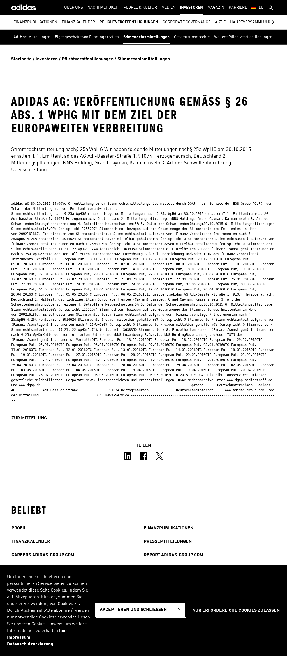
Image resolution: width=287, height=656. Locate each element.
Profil (18, 528)
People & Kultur (140, 8)
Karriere (238, 8)
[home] (23, 7)
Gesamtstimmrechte (192, 37)
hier (63, 631)
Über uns (73, 8)
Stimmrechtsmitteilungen (146, 37)
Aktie (220, 22)
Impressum (18, 637)
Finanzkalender (78, 22)
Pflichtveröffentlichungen (128, 22)
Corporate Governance (186, 22)
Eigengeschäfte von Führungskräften (87, 37)
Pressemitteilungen (168, 541)
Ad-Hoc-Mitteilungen (31, 37)
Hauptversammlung (250, 22)
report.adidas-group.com (173, 555)
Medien (168, 8)
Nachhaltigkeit (103, 8)
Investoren (191, 8)
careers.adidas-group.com (42, 555)
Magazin (215, 8)
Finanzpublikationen (35, 22)
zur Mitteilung (29, 418)
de (261, 8)
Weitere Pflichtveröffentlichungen (243, 37)
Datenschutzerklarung (30, 644)
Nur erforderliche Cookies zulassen (236, 610)
